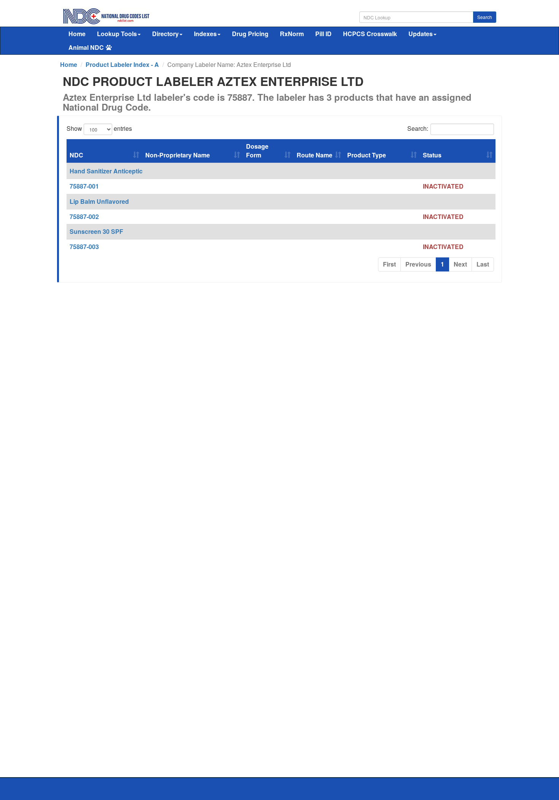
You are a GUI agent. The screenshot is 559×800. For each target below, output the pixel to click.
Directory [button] (165, 33)
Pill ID (323, 33)
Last (482, 264)
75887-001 (84, 186)
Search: (417, 128)
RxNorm (292, 33)
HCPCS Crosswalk (370, 33)
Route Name (314, 155)
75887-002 (84, 216)
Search (484, 17)
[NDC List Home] (106, 15)
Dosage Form (257, 150)
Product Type (366, 155)
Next (460, 264)
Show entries (99, 128)
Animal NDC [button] (86, 47)
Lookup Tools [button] (117, 33)
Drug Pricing (250, 33)
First (389, 264)
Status (432, 155)
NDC (76, 155)
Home (77, 33)
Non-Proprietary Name (177, 155)
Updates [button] (420, 33)
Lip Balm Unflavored (99, 201)
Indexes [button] (205, 33)
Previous (418, 264)
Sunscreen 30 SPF (96, 231)
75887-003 (84, 246)
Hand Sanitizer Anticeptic (106, 171)
